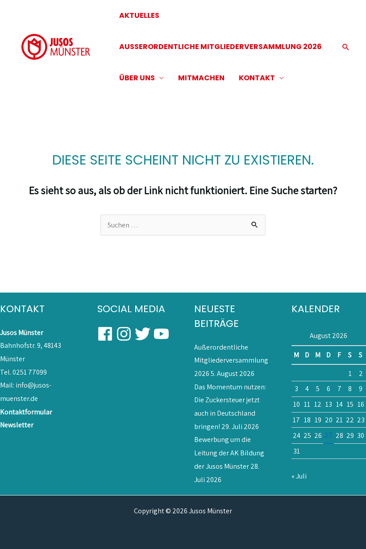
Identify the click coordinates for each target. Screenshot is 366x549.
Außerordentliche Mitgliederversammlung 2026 (231, 360)
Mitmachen (201, 78)
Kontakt (257, 78)
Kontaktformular (26, 412)
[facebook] (106, 334)
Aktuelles (139, 15)
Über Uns (137, 78)
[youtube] (162, 334)
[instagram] (124, 334)
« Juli (299, 476)
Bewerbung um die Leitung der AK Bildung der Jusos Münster (229, 453)
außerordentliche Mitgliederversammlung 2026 (220, 46)
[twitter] (143, 334)
